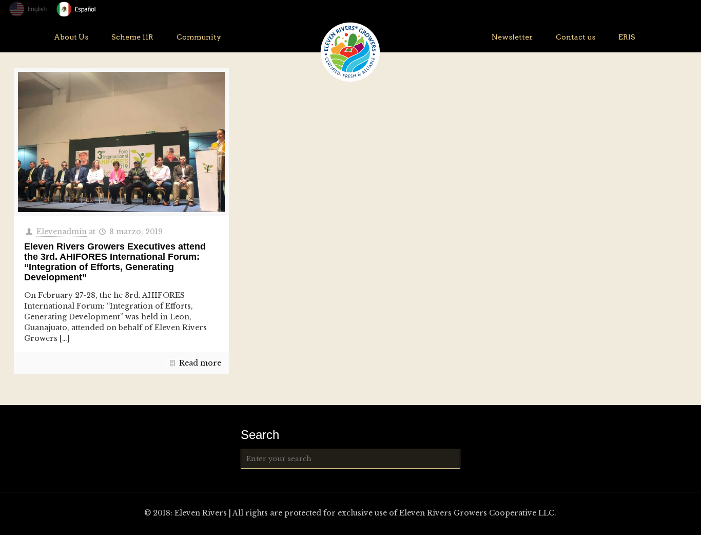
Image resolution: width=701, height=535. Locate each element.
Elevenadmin (61, 231)
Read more (200, 363)
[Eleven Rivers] (350, 52)
